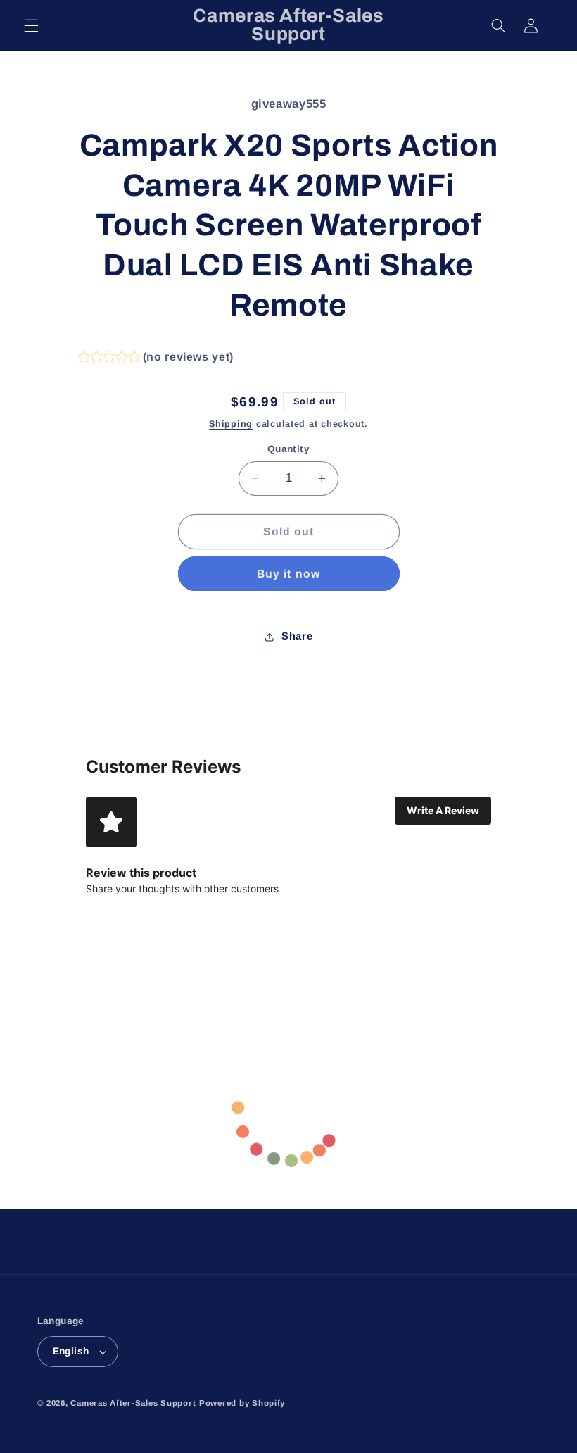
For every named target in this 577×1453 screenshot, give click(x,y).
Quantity (288, 449)
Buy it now (288, 574)
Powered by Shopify (242, 1403)
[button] (31, 25)
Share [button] (296, 636)
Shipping (231, 424)
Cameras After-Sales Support (133, 1403)
